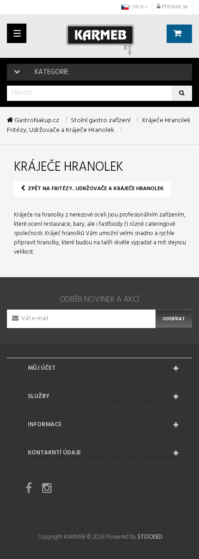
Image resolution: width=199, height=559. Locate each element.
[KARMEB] (100, 39)
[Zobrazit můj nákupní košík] (179, 34)
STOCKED (149, 537)
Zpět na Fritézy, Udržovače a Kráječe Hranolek (95, 188)
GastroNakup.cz (36, 120)
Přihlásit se (174, 7)
